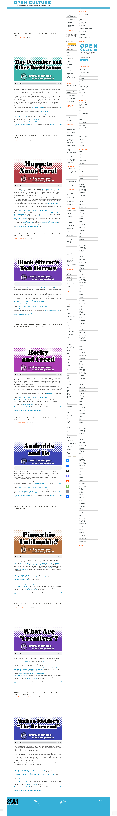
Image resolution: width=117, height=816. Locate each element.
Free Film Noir (69, 86)
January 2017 (82, 352)
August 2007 (82, 524)
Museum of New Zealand (72, 239)
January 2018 (82, 334)
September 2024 (82, 212)
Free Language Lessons (71, 197)
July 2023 (81, 233)
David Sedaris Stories (71, 154)
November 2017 (82, 337)
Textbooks (62, 806)
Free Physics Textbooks (71, 181)
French (68, 113)
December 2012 (82, 427)
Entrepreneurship (70, 347)
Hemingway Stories (71, 136)
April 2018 (81, 329)
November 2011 (82, 447)
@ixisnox (35, 114)
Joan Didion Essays (70, 150)
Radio (68, 418)
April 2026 (81, 183)
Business (68, 54)
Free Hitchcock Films (71, 94)
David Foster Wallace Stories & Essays (71, 134)
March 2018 (81, 331)
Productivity (69, 415)
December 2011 (82, 445)
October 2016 (82, 357)
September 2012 (82, 431)
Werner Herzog (82, 160)
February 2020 (82, 296)
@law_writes (22, 114)
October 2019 (82, 302)
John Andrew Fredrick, (25, 661)
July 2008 (81, 508)
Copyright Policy (37, 803)
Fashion (68, 350)
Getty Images (69, 231)
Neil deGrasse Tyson (83, 102)
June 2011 (81, 454)
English (68, 111)
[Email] (71, 490)
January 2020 (82, 297)
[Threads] (71, 470)
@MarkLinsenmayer (42, 114)
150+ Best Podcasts (71, 21)
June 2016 (81, 363)
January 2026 (82, 187)
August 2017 (82, 341)
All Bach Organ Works (71, 253)
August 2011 (82, 451)
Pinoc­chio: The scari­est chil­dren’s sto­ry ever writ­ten (27, 581)
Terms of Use (37, 806)
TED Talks (69, 431)
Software (69, 425)
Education (69, 344)
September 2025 (82, 193)
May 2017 (81, 346)
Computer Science (70, 58)
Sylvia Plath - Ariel (83, 69)
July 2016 (81, 361)
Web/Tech (69, 447)
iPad (68, 369)
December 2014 (82, 390)
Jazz (68, 372)
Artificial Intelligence (71, 316)
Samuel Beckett (82, 122)
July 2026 (81, 178)
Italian (68, 116)
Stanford (69, 428)
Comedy (16, 696)
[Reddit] (71, 480)
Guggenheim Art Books (71, 232)
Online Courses (70, 402)
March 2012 (81, 440)
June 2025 (81, 198)
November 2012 (82, 428)
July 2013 (81, 416)
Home (35, 800)
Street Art (69, 241)
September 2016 (82, 358)
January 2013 (82, 425)
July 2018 (81, 325)
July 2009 (81, 489)
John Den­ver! (51, 203)
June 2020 (81, 289)
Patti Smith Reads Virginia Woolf (86, 74)
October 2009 (82, 485)
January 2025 (82, 206)
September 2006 (82, 541)
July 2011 (81, 453)
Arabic (68, 108)
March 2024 (81, 221)
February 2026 (82, 186)
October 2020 (82, 283)
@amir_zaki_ (31, 673)
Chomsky (68, 157)
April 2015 (81, 384)
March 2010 (81, 477)
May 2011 (81, 456)
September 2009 (82, 486)
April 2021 (81, 274)
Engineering (69, 62)
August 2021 (82, 268)
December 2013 (82, 408)
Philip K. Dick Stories (71, 131)
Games (68, 356)
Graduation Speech (71, 360)
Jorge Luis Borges (83, 22)
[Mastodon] (71, 475)
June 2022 (81, 253)
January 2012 (82, 444)
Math (68, 68)
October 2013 (82, 411)
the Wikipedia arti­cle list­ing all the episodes (26, 300)
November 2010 (82, 465)
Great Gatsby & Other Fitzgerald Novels (71, 139)
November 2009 (82, 483)
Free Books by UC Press (71, 160)
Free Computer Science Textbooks (71, 183)
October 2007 (82, 521)
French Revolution (70, 229)
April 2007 (81, 530)
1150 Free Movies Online (71, 85)
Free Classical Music (71, 258)
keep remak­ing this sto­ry (23, 569)
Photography (69, 406)
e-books (68, 341)
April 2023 (81, 238)
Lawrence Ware (54, 189)
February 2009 (82, 497)
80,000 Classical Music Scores (71, 257)
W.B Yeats (81, 89)
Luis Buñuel (81, 165)
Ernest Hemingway (83, 104)
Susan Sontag (82, 168)
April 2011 (81, 457)
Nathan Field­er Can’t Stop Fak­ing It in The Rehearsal (27, 773)
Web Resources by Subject (70, 195)
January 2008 (82, 517)
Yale (68, 452)
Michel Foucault (82, 13)
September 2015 (82, 376)
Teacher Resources (70, 201)
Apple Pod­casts (37, 119)
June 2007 (81, 527)
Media (68, 390)
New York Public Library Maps (71, 238)
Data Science (69, 59)
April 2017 (81, 347)
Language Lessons (70, 377)
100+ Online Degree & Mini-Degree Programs (71, 16)
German (68, 114)
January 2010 (82, 480)
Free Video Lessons (71, 193)
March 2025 (81, 203)
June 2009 (81, 491)
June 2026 (81, 180)
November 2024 (82, 209)
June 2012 (81, 436)
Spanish (68, 119)
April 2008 (81, 512)
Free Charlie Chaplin (71, 95)
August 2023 (82, 232)
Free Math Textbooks (71, 185)
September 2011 (82, 450)
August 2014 (82, 396)
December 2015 (82, 372)
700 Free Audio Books (71, 168)
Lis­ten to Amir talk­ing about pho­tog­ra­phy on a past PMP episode (29, 667)
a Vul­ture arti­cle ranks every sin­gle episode (36, 301)
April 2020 (81, 293)
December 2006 (82, 537)
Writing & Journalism (71, 77)
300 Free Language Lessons (70, 26)
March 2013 (81, 422)
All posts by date (70, 294)
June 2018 (81, 326)
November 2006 (82, 538)
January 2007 (82, 535)
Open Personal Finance (71, 300)
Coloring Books (70, 247)
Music (68, 397)
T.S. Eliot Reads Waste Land (85, 67)
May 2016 (81, 364)
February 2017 (82, 350)
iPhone (68, 371)
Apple (68, 309)
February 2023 (82, 241)
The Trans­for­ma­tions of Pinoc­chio (23, 579)
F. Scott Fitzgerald (83, 105)
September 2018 (82, 321)
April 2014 (81, 402)
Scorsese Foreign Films (84, 169)
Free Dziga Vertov (70, 100)
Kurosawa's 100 (82, 152)
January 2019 (82, 315)
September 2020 (82, 285)
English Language (70, 346)
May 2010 (81, 474)
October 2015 (82, 375)
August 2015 (82, 378)
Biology (68, 52)
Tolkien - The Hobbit (83, 86)
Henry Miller (81, 111)
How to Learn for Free (71, 366)
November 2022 (82, 245)
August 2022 (82, 250)
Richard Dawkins (82, 25)
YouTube (68, 453)
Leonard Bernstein (83, 23)
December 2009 (82, 482)
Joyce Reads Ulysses (83, 71)
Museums (69, 396)
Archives (68, 313)
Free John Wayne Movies (72, 97)
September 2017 (82, 340)
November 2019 (82, 300)
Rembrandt (69, 244)
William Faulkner (82, 83)
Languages (62, 805)
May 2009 (81, 492)
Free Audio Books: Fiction (72, 169)
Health (68, 363)
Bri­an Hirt (26, 660)
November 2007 (82, 520)
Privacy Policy (37, 805)
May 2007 (81, 529)
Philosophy (69, 70)
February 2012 (82, 442)
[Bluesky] (71, 460)
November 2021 (82, 264)
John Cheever (82, 95)
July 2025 (81, 196)
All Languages (69, 120)
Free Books (69, 191)
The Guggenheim (70, 217)
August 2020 (82, 286)
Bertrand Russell (82, 36)
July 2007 (81, 526)
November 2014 (82, 392)
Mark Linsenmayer (19, 128)
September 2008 (82, 505)
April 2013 (81, 421)
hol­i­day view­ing (25, 215)
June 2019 (81, 308)
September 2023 (82, 230)
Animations (69, 92)
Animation (69, 307)
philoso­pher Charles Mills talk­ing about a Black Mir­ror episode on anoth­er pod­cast (39, 303)
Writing (68, 450)
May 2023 (81, 236)
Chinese (68, 110)
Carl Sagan (81, 19)
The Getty (69, 213)
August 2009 (82, 488)
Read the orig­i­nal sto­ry (19, 573)
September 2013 (82, 413)
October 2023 (82, 228)
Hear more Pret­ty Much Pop (20, 116)
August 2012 (82, 433)
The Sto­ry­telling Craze (25, 670)
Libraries (68, 381)
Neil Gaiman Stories (71, 132)
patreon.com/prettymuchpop (54, 117)
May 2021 (81, 273)
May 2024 (81, 218)
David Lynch (81, 159)
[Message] (71, 485)
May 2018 (81, 328)
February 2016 (82, 369)
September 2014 (82, 395)
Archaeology (69, 310)
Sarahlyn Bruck (47, 287)
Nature (68, 399)
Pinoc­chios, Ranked (19, 578)
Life (67, 383)
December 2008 (82, 500)
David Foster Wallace (83, 96)
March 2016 (81, 367)
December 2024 (82, 207)
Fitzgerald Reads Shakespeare (85, 81)
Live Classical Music (70, 260)
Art (15, 607)
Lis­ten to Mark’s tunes (37, 670)
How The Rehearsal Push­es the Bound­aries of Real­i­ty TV (28, 771)
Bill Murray (81, 78)
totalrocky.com (49, 393)
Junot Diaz (81, 145)
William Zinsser (70, 277)
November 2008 (82, 501)
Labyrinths (31, 109)
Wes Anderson (82, 163)
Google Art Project (70, 228)
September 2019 (82, 303)
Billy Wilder (69, 287)
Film (15, 37)
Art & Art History (70, 49)
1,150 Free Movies (70, 18)
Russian (68, 117)
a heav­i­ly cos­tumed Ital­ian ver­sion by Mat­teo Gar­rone (31, 564)
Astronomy (69, 51)
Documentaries (70, 89)
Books (68, 322)
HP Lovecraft (69, 140)
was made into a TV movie (38, 107)
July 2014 (81, 398)
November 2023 (82, 227)
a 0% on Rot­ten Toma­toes (50, 567)
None (40, 128)
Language (69, 375)
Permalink (27, 128)
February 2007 (82, 534)
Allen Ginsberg (82, 107)
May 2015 (81, 383)
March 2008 (81, 514)
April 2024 (81, 219)
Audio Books (69, 319)
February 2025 (82, 204)
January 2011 (82, 462)
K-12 (68, 374)
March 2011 (81, 459)
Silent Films (69, 88)
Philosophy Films (82, 171)
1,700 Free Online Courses (72, 13)
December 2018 (82, 317)
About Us (36, 801)
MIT (67, 391)
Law (68, 378)
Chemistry (69, 55)
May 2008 (81, 511)
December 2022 (82, 244)
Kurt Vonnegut (69, 279)
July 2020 (81, 288)
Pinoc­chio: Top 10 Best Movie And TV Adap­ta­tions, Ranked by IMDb (30, 576)
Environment (69, 64)
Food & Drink (69, 355)
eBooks (61, 807)
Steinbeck (69, 286)
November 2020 (82, 282)
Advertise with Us (38, 802)
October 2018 (82, 320)
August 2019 (82, 305)
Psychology (69, 74)
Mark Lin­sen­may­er (45, 189)
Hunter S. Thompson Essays (71, 149)
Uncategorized (70, 440)
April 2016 (81, 366)
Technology (69, 430)
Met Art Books (69, 234)
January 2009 (82, 498)
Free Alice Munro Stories (71, 143)
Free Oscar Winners (71, 101)
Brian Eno (81, 110)
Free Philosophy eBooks (71, 128)
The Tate (68, 219)
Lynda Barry (81, 144)
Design (68, 340)
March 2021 (81, 276)
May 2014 (81, 401)
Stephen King (69, 156)
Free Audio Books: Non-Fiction (71, 173)
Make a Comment (34, 128)
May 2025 (81, 199)
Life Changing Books (71, 162)
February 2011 (82, 460)
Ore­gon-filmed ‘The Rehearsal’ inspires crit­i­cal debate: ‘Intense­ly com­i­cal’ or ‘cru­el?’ (34, 774)
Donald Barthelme (83, 118)
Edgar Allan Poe (70, 142)
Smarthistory (69, 242)
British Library (69, 226)
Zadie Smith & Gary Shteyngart (85, 140)
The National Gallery (71, 220)
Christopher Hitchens (83, 113)
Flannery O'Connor (83, 84)
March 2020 (81, 294)
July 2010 (81, 471)
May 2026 (81, 181)
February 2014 (82, 405)
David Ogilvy (69, 284)
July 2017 (81, 343)
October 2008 (82, 503)
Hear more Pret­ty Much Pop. (20, 399)
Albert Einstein (82, 75)
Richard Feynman (82, 16)
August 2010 (82, 469)
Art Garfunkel (82, 124)
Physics (68, 71)
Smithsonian (69, 216)
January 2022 (82, 260)
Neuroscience (69, 400)
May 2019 (81, 309)
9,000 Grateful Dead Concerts (71, 262)
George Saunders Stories (72, 146)
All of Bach (69, 254)
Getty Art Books (70, 235)
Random (68, 419)
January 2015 (82, 389)
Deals (68, 338)
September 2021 (82, 267)
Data (68, 337)
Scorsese (81, 155)
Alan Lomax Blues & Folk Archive (72, 265)
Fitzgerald (69, 273)
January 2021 (82, 279)
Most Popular (69, 394)
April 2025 (81, 201)
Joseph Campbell (82, 17)
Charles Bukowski (83, 77)
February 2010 (82, 479)
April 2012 (81, 439)
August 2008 (82, 506)
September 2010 (82, 468)
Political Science (70, 73)
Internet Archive (70, 368)
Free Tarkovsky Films (71, 98)
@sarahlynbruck (29, 114)
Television (28, 140)
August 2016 (82, 360)
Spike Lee (81, 142)
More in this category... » (19, 796)
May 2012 (81, 437)
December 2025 (82, 189)
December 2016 (82, 354)
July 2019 (81, 306)
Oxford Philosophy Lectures (84, 37)
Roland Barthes (82, 31)
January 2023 (82, 242)
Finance (68, 353)
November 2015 (82, 373)
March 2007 (81, 532)
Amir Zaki (46, 660)
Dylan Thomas (82, 92)
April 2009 (81, 494)
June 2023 (81, 235)
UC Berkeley (69, 439)
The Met (68, 212)
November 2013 (82, 410)
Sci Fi (24, 422)
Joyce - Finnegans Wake (84, 72)
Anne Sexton (82, 93)
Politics (68, 412)
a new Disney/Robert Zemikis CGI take (28, 563)
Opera (68, 403)
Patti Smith (81, 108)
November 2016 (82, 355)
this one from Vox (44, 111)
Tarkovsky (81, 157)
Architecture (69, 312)
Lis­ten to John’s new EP (37, 669)
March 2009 (81, 495)
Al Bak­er (21, 190)
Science (68, 424)
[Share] (71, 495)
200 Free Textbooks (71, 23)
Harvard (68, 362)
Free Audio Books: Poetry (72, 171)
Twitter (68, 437)
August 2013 (82, 415)
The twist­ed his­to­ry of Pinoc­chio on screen (25, 575)
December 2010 (82, 463)
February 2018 (82, 332)
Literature (69, 67)
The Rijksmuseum (70, 214)
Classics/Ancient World (71, 57)
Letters (68, 380)
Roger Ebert (81, 166)
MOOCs (68, 393)
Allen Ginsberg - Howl (83, 87)
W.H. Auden (81, 116)
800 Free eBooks (70, 22)
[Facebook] (71, 465)
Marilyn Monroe (82, 125)
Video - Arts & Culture (71, 442)
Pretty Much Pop (23, 37)
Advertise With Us (84, 60)
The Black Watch (46, 661)
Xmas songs (17, 215)
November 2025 (82, 190)
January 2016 (82, 370)
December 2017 (82, 335)
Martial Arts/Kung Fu (71, 91)
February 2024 (82, 222)
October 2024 (82, 210)
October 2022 (82, 247)
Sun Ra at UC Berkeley (83, 14)
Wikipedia (69, 449)
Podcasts (18, 37)
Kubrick (80, 151)
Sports (28, 328)
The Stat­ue (27, 395)
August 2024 (82, 213)
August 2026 (82, 177)
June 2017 (81, 344)
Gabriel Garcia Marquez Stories (71, 153)
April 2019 (81, 311)
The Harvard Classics (71, 129)
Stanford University (70, 225)
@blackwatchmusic (23, 673)
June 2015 (81, 381)
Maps (68, 387)
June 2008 (81, 509)
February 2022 (82, 259)
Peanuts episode (43, 215)
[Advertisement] (38, 21)
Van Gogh (69, 245)
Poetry (68, 411)
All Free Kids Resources (71, 204)
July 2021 (81, 270)
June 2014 (81, 399)
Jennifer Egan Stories (71, 145)
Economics (69, 61)
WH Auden (81, 134)
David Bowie (82, 121)
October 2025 (82, 192)
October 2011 (82, 448)
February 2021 (82, 277)
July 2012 (81, 434)
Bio (34, 807)
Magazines (69, 385)
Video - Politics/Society (71, 443)
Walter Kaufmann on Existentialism (86, 28)
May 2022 (81, 254)
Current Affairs (70, 334)
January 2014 (82, 407)
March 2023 (81, 239)
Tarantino (81, 154)
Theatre (68, 434)
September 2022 (82, 248)
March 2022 (81, 257)
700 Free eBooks (70, 126)
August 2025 (82, 195)
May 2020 (81, 291)
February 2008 (82, 515)
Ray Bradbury (69, 276)
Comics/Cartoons (70, 329)
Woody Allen (82, 162)
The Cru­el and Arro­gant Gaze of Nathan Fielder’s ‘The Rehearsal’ (30, 770)
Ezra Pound (81, 90)
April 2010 (81, 476)
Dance (68, 335)
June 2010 (81, 472)
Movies (61, 803)
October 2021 (82, 265)
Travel (68, 436)
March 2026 (81, 184)
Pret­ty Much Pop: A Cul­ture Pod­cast (22, 124)
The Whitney (69, 222)
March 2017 (81, 349)
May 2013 (81, 419)
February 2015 (82, 387)
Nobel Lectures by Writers (84, 32)
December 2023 (82, 225)
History (68, 65)
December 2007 (82, 518)
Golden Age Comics (71, 159)
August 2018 (82, 323)
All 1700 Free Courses (71, 79)
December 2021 (82, 262)
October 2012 (82, 430)
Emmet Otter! (58, 203)
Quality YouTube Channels (70, 199)
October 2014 (82, 393)
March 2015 (81, 386)
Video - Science (70, 444)
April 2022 (81, 256)
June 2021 (81, 271)
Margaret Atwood (70, 283)
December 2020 (82, 280)
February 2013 (82, 424)
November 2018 (82, 318)
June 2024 (81, 216)
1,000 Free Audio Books (71, 19)
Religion (68, 76)
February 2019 (82, 314)
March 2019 (81, 312)
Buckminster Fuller (83, 26)
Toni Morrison (69, 280)
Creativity (69, 332)
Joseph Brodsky (82, 114)
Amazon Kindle (70, 306)
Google (68, 359)
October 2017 (82, 338)
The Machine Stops (39, 483)
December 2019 (82, 299)
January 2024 (82, 224)
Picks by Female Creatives (84, 128)
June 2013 (81, 418)
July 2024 (81, 215)
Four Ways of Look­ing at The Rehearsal (24, 769)
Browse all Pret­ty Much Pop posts (38, 224)
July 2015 (81, 379)
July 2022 (81, 251)
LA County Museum (70, 223)
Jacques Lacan (82, 29)
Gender (68, 357)
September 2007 (82, 523)
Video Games (69, 446)
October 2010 (82, 466)
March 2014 (81, 404)
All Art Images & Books (71, 210)
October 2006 (82, 540)
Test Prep (69, 202)
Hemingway (69, 271)
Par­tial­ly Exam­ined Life (32, 121)
